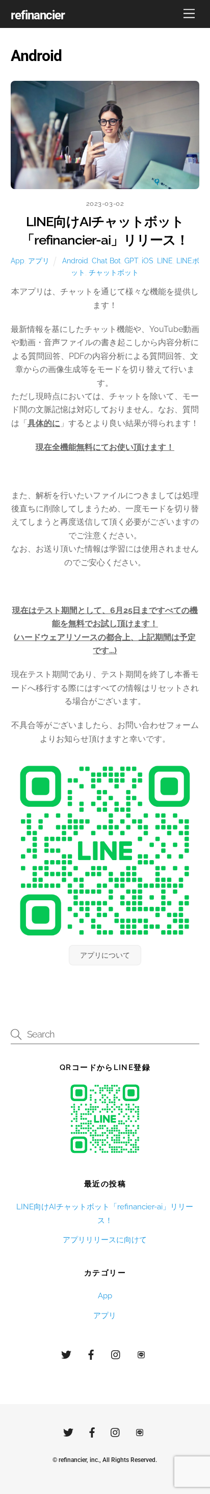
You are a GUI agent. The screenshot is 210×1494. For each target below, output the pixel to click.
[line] (141, 1353)
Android (75, 260)
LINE (165, 260)
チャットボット (114, 272)
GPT (131, 260)
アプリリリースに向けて (105, 1239)
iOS (147, 260)
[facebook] (91, 1353)
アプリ (38, 260)
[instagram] (116, 1353)
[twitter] (66, 1353)
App (17, 260)
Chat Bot (106, 260)
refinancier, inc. (79, 1459)
